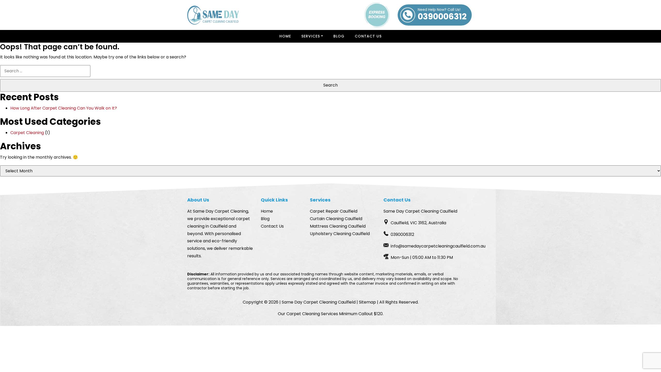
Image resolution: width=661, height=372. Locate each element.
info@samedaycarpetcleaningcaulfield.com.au (438, 246)
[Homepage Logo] (213, 15)
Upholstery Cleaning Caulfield (340, 234)
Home (285, 36)
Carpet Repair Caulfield (333, 211)
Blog (338, 36)
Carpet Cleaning (27, 133)
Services (310, 36)
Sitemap (367, 302)
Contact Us (368, 36)
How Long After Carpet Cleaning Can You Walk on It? (63, 108)
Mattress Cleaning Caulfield (338, 226)
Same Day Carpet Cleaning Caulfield (319, 302)
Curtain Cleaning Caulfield (336, 219)
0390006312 (442, 15)
